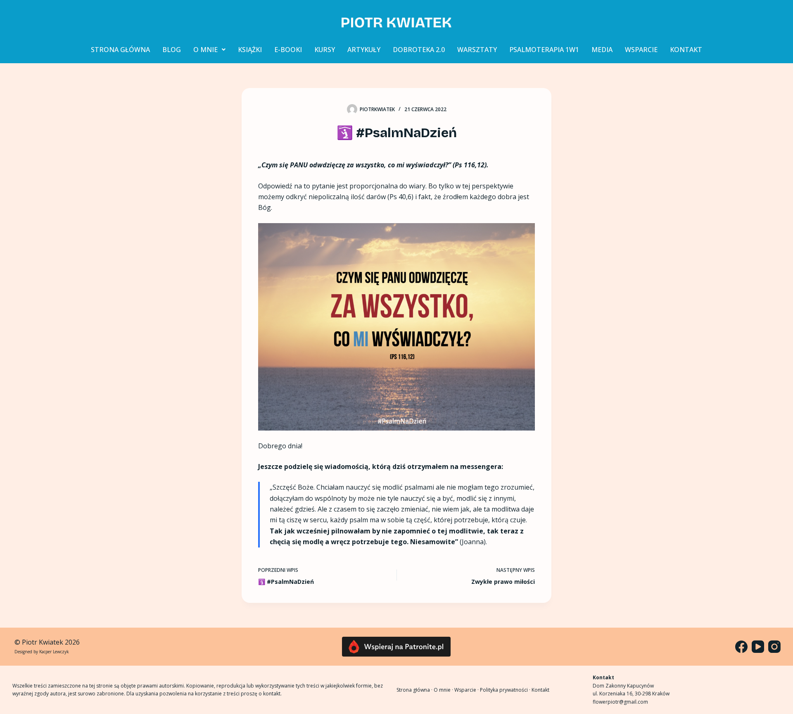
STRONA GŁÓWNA (120, 49)
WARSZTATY (477, 49)
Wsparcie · (467, 689)
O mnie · (444, 689)
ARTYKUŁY (363, 49)
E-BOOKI (288, 49)
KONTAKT (686, 49)
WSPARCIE (641, 49)
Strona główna (413, 689)
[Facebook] (741, 646)
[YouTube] (758, 646)
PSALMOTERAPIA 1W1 (544, 49)
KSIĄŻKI (250, 49)
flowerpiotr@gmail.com (620, 701)
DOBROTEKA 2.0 (419, 49)
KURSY (324, 49)
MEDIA (602, 49)
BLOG (171, 49)
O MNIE (205, 49)
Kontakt (540, 689)
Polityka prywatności (504, 689)
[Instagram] (774, 646)
